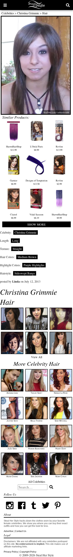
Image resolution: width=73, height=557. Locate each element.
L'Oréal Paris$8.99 (36, 148)
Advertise (8, 531)
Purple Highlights (34, 265)
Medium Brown (27, 257)
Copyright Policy (28, 552)
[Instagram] (10, 510)
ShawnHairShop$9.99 (59, 216)
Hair (45, 13)
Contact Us (20, 531)
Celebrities (7, 13)
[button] (5, 5)
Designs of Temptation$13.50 (36, 182)
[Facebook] (22, 510)
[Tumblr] (34, 510)
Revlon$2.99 (59, 182)
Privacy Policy (11, 552)
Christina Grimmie (28, 13)
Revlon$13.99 (59, 148)
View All (36, 357)
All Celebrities (36, 481)
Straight (17, 249)
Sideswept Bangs (24, 273)
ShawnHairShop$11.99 (13, 148)
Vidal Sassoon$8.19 (36, 216)
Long (15, 240)
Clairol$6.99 (13, 216)
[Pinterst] (58, 510)
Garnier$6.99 (13, 182)
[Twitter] (46, 510)
